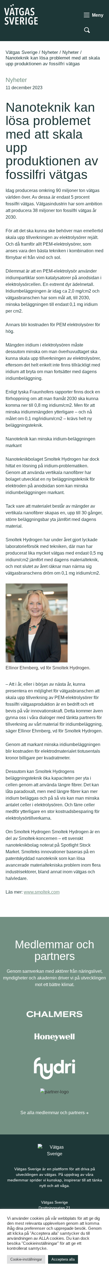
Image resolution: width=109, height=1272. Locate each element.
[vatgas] (54, 1150)
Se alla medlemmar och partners (53, 1112)
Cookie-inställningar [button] (26, 1259)
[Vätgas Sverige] (21, 14)
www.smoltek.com (42, 892)
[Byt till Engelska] (100, 30)
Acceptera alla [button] (63, 1259)
